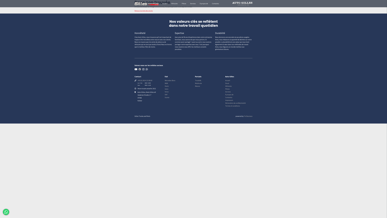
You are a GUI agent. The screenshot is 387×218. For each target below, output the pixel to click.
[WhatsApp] (6, 212)
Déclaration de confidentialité (235, 103)
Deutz (167, 86)
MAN (166, 83)
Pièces (184, 4)
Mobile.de (198, 83)
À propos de (204, 4)
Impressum (229, 100)
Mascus (197, 86)
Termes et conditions (232, 106)
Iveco (166, 89)
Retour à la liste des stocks (144, 11)
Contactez (215, 4)
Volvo (167, 92)
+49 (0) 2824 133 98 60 (145, 80)
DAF (166, 95)
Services (193, 4)
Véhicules (174, 4)
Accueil (164, 4)
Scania (167, 97)
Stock (227, 83)
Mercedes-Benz (170, 80)
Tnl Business (248, 116)
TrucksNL (198, 80)
